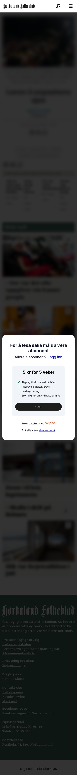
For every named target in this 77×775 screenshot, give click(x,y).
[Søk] (58, 6)
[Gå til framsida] (19, 6)
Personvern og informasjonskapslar (31, 649)
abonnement (47, 430)
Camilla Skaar (13, 678)
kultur (21, 149)
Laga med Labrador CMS (38, 769)
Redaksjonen (12, 692)
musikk (56, 149)
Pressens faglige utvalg (20, 639)
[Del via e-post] (38, 133)
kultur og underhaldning (38, 156)
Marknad (9, 701)
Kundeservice (13, 696)
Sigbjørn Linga (13, 665)
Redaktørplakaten (16, 644)
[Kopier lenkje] (45, 133)
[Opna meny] (71, 6)
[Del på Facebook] (32, 133)
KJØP (38, 406)
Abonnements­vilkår (18, 653)
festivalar (38, 149)
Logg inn (38, 357)
